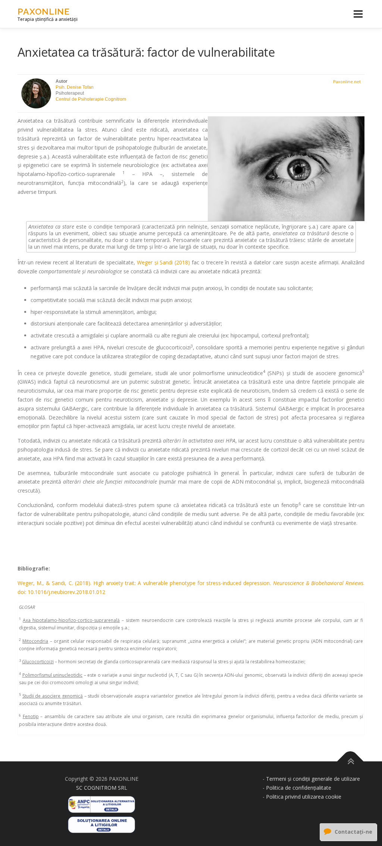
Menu (357, 14)
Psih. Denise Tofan (75, 87)
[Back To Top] (350, 761)
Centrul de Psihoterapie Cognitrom (91, 99)
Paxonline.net (347, 81)
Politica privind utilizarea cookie (303, 796)
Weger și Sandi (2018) (163, 262)
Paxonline (44, 11)
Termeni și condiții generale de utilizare (313, 778)
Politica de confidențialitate (298, 787)
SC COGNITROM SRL (101, 787)
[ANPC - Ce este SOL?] (101, 822)
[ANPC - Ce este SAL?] (101, 801)
